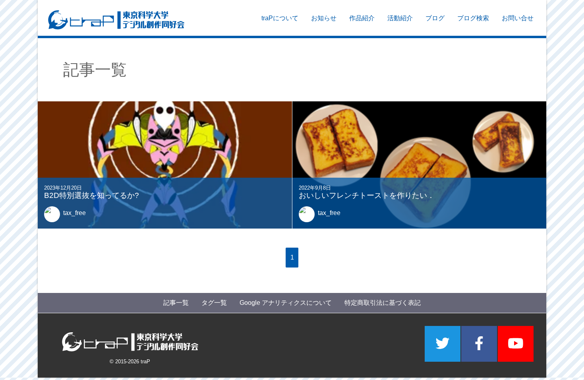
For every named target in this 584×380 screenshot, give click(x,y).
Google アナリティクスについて (286, 302)
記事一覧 (176, 302)
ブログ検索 (473, 18)
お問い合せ (518, 18)
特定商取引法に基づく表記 (382, 302)
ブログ (435, 18)
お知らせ (323, 18)
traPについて (279, 18)
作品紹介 (362, 18)
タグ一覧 (214, 302)
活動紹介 (400, 18)
